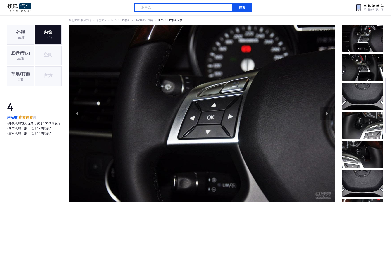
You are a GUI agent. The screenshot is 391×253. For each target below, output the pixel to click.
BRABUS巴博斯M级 (170, 20)
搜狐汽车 (19, 7)
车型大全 (101, 20)
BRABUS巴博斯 (120, 20)
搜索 (242, 7)
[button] (135, 113)
